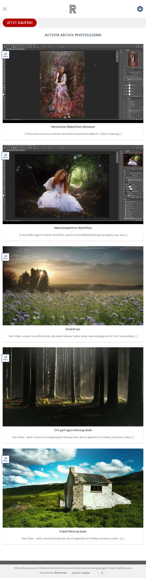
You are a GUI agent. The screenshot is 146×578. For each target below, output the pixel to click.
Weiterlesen (60, 572)
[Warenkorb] (140, 9)
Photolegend (88, 35)
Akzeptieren (81, 572)
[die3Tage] (73, 9)
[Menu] (5, 8)
